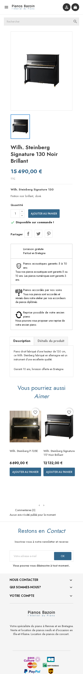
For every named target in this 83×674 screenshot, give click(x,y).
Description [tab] (21, 341)
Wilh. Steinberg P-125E (24, 451)
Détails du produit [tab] (51, 341)
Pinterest (49, 234)
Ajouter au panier (44, 213)
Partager (28, 234)
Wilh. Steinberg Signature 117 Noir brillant (59, 453)
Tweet (38, 234)
